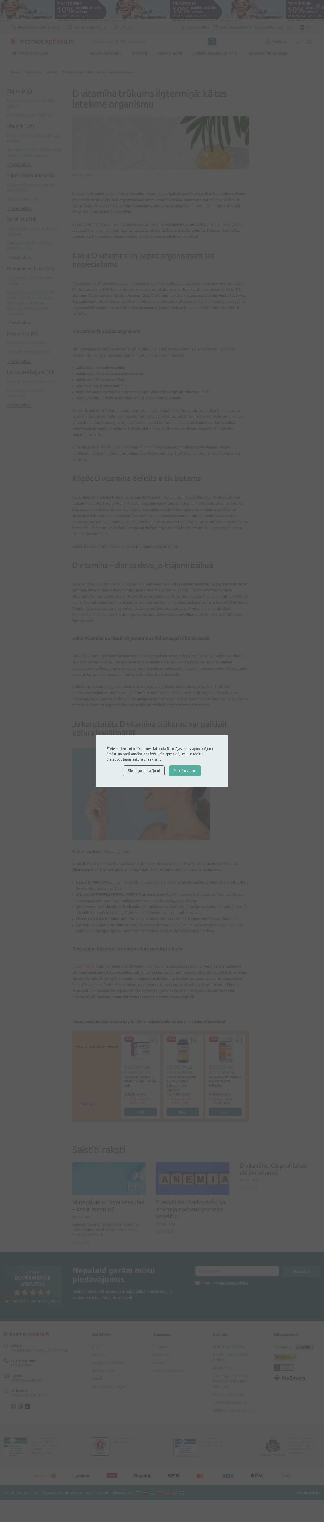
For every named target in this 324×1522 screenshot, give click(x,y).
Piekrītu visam (184, 771)
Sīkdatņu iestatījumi (144, 771)
